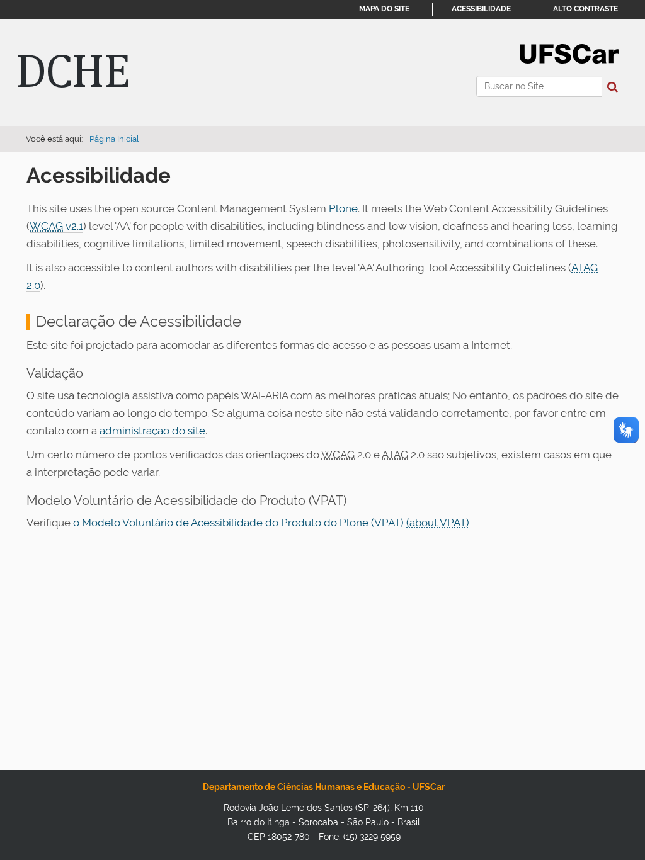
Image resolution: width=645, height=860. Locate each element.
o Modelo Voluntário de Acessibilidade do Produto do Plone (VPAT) (239, 522)
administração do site (152, 430)
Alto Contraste (585, 8)
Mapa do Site (384, 8)
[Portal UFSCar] (569, 53)
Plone (343, 208)
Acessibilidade (481, 8)
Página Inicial (114, 139)
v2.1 (56, 226)
